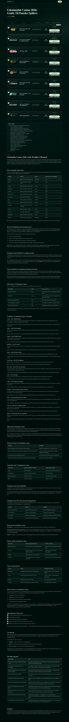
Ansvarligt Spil (13, 148)
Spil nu (54, 30)
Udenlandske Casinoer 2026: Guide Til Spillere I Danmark (20, 125)
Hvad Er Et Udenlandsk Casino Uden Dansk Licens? (19, 128)
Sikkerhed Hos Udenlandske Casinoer (17, 134)
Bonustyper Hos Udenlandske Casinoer (17, 141)
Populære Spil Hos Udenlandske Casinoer (18, 142)
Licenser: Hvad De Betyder (15, 144)
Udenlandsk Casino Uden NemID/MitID (17, 138)
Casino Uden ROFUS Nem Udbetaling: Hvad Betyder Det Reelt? (22, 130)
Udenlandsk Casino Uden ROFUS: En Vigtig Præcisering (20, 129)
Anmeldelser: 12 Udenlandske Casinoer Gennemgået (20, 133)
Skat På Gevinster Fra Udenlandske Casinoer (18, 145)
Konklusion (13, 150)
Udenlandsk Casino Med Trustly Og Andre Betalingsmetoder (21, 140)
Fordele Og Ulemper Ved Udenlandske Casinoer (19, 136)
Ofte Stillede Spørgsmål (15, 149)
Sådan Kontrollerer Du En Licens (16, 146)
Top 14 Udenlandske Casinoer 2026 (17, 126)
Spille (60, 1)
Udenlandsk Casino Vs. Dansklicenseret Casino (19, 137)
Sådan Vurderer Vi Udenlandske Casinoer (18, 132)
